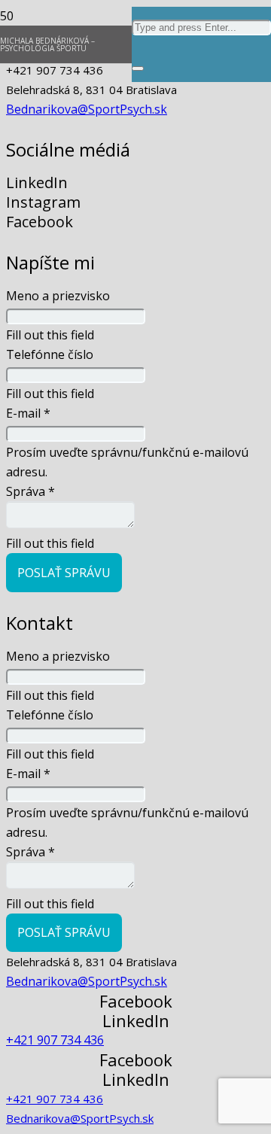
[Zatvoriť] (138, 68)
